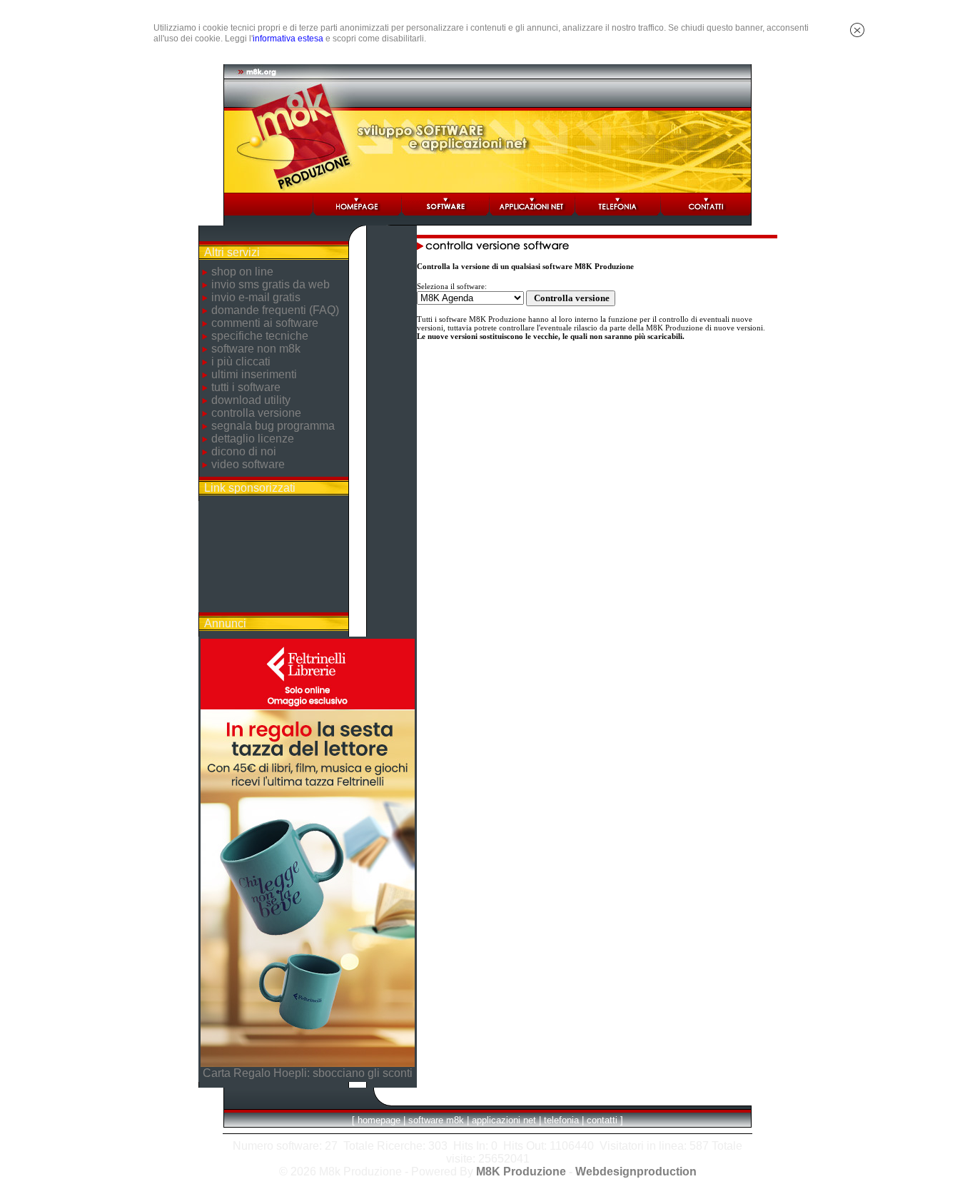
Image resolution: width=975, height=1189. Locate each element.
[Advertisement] (273, 556)
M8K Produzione (521, 1171)
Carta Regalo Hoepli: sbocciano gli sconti (308, 1073)
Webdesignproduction (636, 1171)
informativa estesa (288, 39)
